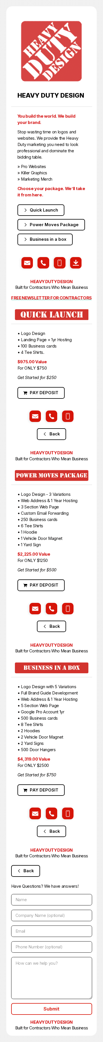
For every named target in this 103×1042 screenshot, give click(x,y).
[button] (41, 210)
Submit (51, 1009)
